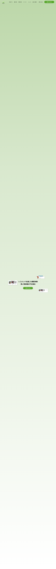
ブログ (35, 5)
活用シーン (35, 3)
